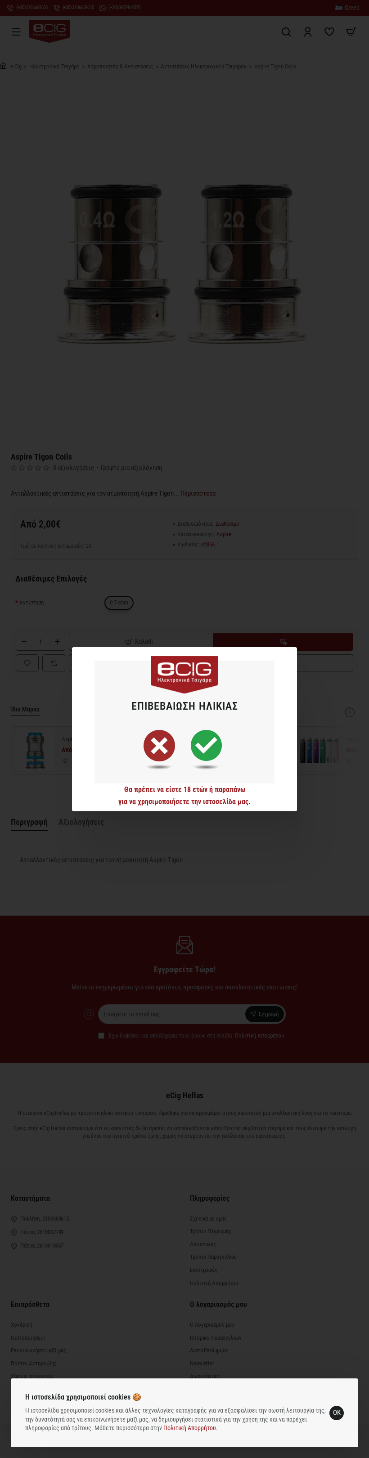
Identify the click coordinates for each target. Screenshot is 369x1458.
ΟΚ (337, 1413)
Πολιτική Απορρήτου (189, 1427)
